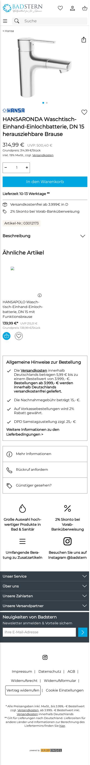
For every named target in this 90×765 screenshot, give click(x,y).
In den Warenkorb (45, 181)
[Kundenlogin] (72, 8)
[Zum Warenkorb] (84, 8)
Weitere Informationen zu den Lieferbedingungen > (32, 431)
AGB (71, 671)
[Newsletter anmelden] (82, 632)
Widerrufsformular (60, 681)
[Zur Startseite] (22, 8)
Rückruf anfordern (32, 469)
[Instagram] (45, 657)
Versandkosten (43, 155)
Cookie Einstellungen (65, 690)
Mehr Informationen (33, 454)
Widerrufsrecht (24, 681)
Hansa (9, 31)
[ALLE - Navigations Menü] (5, 21)
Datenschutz (49, 671)
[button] (83, 40)
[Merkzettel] (60, 8)
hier (62, 725)
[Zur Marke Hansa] (13, 110)
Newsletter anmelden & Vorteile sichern (37, 623)
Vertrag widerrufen (23, 690)
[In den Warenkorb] (6, 336)
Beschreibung (16, 235)
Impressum (22, 671)
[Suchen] (18, 21)
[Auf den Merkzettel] (84, 112)
